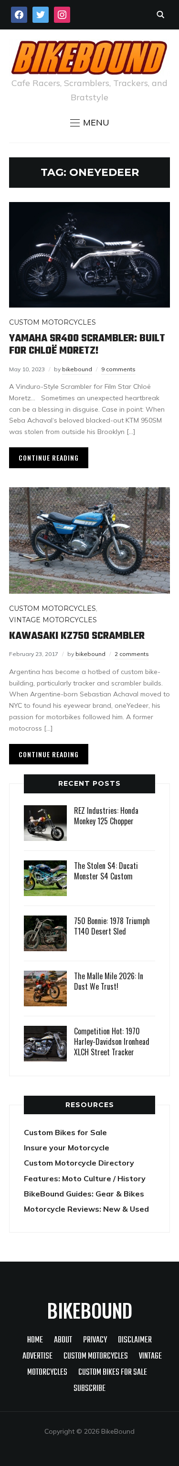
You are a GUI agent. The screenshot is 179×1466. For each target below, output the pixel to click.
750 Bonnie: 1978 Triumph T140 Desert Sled (112, 926)
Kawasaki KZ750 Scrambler (77, 636)
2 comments (132, 653)
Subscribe (89, 1389)
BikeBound (89, 1310)
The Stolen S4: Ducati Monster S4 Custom (106, 871)
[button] (89, 122)
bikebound (77, 369)
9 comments (118, 369)
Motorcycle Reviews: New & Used (86, 1209)
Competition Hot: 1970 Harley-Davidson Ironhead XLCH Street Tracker (111, 1041)
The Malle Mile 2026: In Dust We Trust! (108, 981)
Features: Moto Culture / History (85, 1178)
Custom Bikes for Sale (65, 1132)
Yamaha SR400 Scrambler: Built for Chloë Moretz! (87, 344)
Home (35, 1340)
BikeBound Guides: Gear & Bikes (84, 1193)
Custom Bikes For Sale (112, 1372)
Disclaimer (135, 1340)
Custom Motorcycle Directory (79, 1162)
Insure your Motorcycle (66, 1147)
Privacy (95, 1340)
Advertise (37, 1356)
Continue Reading (49, 458)
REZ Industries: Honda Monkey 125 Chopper (106, 816)
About (63, 1340)
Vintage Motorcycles (53, 620)
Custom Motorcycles (52, 322)
